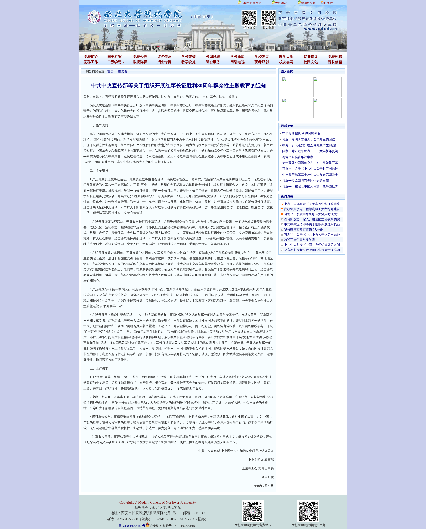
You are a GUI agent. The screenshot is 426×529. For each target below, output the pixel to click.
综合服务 (213, 62)
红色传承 (164, 56)
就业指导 (311, 56)
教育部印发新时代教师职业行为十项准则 (312, 250)
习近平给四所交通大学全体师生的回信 (308, 139)
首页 (110, 71)
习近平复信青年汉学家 (297, 157)
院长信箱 (335, 62)
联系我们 (330, 3)
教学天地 (286, 56)
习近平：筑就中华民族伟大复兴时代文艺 (312, 214)
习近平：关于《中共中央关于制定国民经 (310, 168)
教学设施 (188, 62)
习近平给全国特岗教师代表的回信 (305, 180)
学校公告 (140, 56)
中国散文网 (308, 3)
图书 (110, 56)
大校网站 (281, 3)
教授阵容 (140, 62)
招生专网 (164, 62)
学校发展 (262, 56)
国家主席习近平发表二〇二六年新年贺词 (310, 151)
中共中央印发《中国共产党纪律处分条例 (312, 245)
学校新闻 (237, 56)
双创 (265, 62)
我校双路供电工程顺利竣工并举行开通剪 (312, 209)
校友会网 (286, 62)
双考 (258, 62)
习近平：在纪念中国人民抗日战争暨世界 (310, 186)
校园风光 (213, 56)
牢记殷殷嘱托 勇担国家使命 (301, 133)
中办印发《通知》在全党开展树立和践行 (310, 145)
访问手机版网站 (251, 3)
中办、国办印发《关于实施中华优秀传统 (312, 204)
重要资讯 (124, 71)
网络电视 (237, 62)
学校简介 (91, 56)
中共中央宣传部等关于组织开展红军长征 (312, 224)
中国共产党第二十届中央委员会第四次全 (310, 174)
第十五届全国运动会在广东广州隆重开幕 (310, 163)
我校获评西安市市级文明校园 (304, 229)
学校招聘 (335, 56)
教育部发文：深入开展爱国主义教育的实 (312, 219)
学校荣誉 (188, 56)
